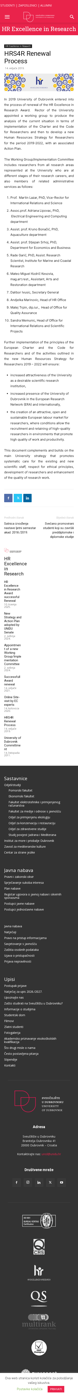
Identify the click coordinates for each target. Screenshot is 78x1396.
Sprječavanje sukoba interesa (24, 883)
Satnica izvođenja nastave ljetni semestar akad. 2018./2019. (20, 528)
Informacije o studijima (19, 1009)
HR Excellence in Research (39, 29)
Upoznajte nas (14, 997)
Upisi (9, 979)
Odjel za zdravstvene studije (27, 829)
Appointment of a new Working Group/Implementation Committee (12, 654)
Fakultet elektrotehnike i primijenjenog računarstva (34, 803)
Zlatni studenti (13, 1027)
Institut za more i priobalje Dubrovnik (29, 841)
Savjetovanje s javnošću (20, 944)
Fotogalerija (12, 1033)
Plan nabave (12, 888)
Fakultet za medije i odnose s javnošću (35, 811)
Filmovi (9, 1021)
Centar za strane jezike (19, 852)
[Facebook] (8, 498)
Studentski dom (14, 1015)
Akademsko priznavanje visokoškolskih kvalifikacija (30, 1040)
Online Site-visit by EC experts (12, 701)
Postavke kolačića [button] (29, 1389)
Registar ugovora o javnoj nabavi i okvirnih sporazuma (32, 896)
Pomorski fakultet (20, 790)
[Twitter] (18, 498)
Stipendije (10, 1059)
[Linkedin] (27, 498)
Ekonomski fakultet (21, 796)
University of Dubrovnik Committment (12, 743)
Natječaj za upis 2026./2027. (23, 992)
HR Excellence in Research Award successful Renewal (12, 591)
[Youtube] (61, 1182)
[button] (7, 17)
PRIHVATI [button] (56, 1389)
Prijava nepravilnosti (17, 961)
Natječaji (10, 932)
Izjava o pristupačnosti (19, 955)
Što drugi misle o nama (19, 1048)
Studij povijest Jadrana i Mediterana (32, 835)
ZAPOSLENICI (27, 5)
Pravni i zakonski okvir (19, 877)
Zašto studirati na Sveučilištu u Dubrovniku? (33, 1003)
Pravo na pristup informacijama (25, 938)
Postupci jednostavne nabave (24, 909)
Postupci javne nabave (19, 904)
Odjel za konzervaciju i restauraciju (32, 823)
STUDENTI (7, 5)
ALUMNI (46, 5)
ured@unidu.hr (51, 1154)
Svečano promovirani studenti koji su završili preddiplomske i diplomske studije (58, 530)
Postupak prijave (15, 986)
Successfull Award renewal (12, 680)
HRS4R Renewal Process (10, 721)
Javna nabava (18, 870)
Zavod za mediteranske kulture (25, 846)
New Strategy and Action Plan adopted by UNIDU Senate (12, 623)
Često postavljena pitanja (21, 1054)
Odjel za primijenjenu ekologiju (29, 817)
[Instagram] (28, 1182)
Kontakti (9, 1065)
